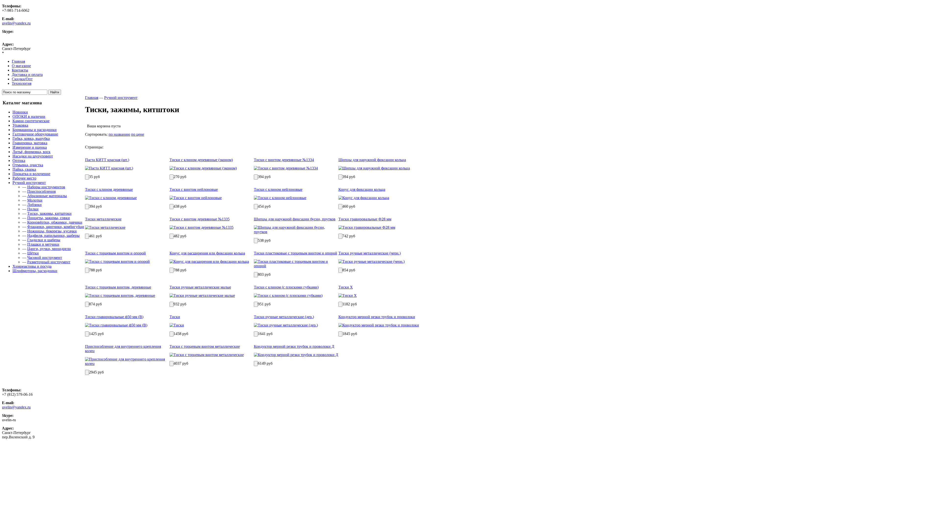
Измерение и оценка (29, 147)
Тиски (175, 317)
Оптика (18, 160)
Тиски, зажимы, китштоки (49, 213)
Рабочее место (24, 178)
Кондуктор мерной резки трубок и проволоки (376, 317)
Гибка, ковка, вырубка (31, 138)
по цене (137, 134)
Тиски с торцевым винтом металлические (205, 346)
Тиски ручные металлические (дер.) (284, 317)
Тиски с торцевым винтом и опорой (115, 253)
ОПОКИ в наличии (28, 116)
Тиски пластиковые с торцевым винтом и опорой (295, 253)
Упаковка (20, 125)
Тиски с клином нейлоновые (278, 189)
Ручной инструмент (29, 182)
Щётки (33, 253)
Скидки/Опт (22, 79)
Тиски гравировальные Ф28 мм (364, 219)
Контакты (20, 70)
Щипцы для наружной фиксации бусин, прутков (294, 219)
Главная (18, 61)
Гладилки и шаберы (43, 240)
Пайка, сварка (24, 169)
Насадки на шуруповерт (32, 156)
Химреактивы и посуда (31, 266)
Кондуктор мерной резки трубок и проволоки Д (294, 346)
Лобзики (34, 205)
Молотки (34, 200)
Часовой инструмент (44, 257)
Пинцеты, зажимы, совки (48, 218)
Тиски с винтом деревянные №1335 (200, 219)
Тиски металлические (103, 219)
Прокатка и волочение (31, 174)
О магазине (21, 66)
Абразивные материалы (47, 196)
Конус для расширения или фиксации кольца (207, 253)
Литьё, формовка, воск (31, 152)
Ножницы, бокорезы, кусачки (52, 231)
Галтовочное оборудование (35, 134)
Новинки (20, 112)
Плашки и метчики (43, 244)
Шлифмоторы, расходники (34, 271)
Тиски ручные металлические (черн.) (369, 253)
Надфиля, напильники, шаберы (53, 235)
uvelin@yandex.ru (16, 23)
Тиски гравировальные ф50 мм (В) (114, 317)
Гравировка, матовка (29, 143)
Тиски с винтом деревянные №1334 (284, 160)
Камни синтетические (31, 121)
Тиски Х (345, 287)
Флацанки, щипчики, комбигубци (55, 227)
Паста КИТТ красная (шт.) (107, 160)
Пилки (32, 209)
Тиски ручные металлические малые (200, 287)
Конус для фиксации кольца (361, 189)
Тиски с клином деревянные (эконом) (201, 160)
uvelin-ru (9, 36)
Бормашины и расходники (34, 130)
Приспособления (41, 191)
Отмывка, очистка (27, 165)
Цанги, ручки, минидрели (49, 249)
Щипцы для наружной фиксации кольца (372, 160)
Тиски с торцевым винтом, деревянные (118, 287)
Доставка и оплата (27, 74)
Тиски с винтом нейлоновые (194, 189)
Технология (21, 83)
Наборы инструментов (46, 187)
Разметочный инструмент (48, 262)
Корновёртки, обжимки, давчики (54, 222)
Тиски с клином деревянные (109, 189)
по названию (119, 134)
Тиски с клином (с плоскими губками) (286, 287)
